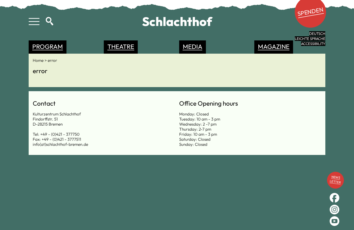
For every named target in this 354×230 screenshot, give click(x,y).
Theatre (120, 47)
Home (39, 60)
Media (192, 47)
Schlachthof (177, 21)
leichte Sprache (310, 38)
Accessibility (313, 43)
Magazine (273, 47)
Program (47, 47)
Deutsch (317, 33)
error (52, 60)
